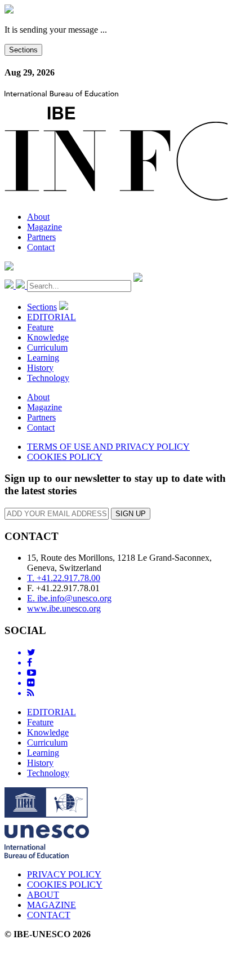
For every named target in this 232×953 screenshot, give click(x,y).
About (38, 216)
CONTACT (48, 915)
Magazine (44, 227)
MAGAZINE (51, 905)
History (40, 368)
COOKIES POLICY (64, 457)
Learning (43, 357)
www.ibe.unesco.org (64, 608)
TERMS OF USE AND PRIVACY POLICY (108, 446)
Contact (41, 247)
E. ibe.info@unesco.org (69, 598)
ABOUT (43, 894)
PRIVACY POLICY (64, 874)
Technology (48, 378)
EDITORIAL (51, 317)
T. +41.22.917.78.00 (63, 578)
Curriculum (47, 347)
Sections (23, 50)
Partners (41, 237)
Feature (40, 327)
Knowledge (48, 337)
